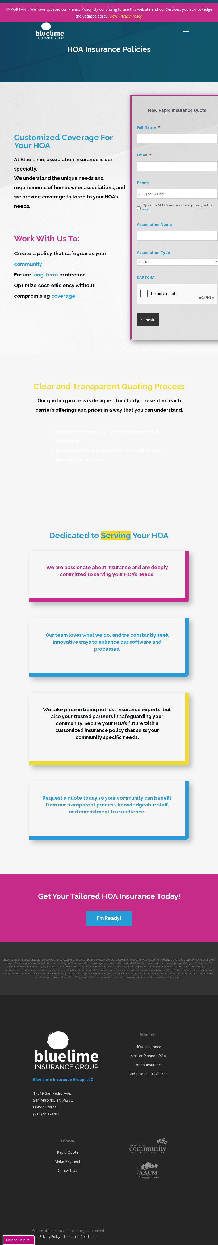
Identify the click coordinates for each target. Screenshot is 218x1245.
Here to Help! (16, 1240)
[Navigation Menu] (186, 31)
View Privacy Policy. (125, 16)
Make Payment (67, 1161)
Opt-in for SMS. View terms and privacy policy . (177, 207)
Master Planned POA (148, 1055)
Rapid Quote (67, 1152)
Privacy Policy (50, 1236)
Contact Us (67, 1170)
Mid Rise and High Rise (148, 1073)
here (146, 210)
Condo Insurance (148, 1064)
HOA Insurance (148, 1046)
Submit (148, 319)
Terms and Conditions (80, 1236)
